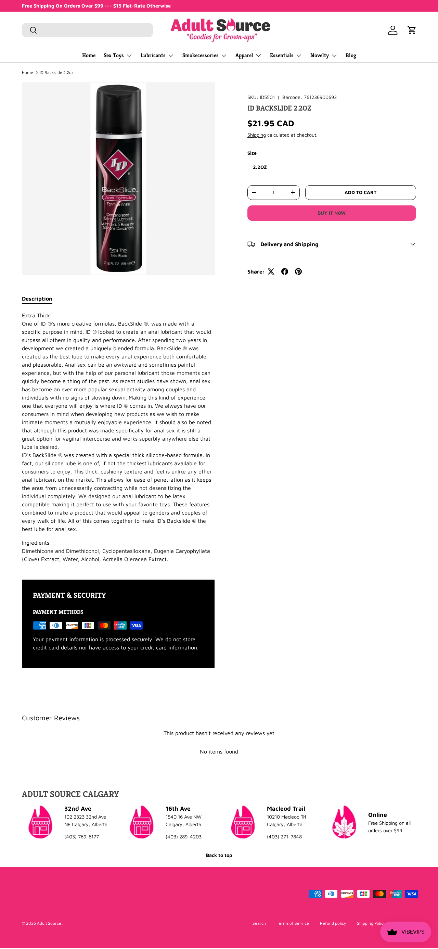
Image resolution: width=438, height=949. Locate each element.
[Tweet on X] (271, 271)
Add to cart (360, 192)
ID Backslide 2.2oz (56, 73)
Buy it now (332, 213)
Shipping (256, 135)
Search (259, 923)
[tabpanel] (118, 437)
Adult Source (49, 923)
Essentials (282, 55)
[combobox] (87, 30)
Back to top (219, 855)
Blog (351, 55)
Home (88, 55)
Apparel (244, 55)
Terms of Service (293, 923)
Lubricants (153, 55)
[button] (412, 30)
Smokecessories (200, 55)
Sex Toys (114, 55)
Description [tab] (37, 298)
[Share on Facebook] (285, 271)
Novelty (319, 55)
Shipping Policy (371, 923)
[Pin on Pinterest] (298, 271)
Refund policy (333, 923)
